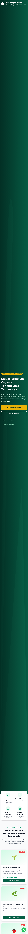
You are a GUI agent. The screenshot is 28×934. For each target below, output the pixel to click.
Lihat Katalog (14, 414)
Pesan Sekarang (15, 407)
